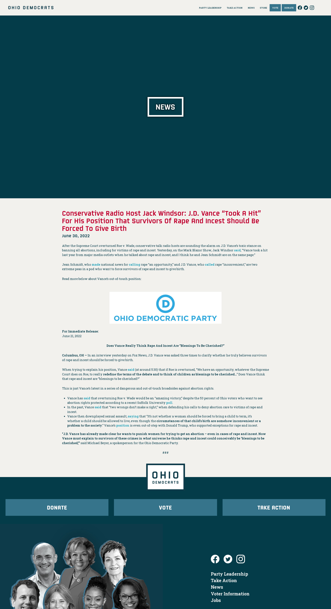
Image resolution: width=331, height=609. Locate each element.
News (217, 587)
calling (134, 265)
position (122, 425)
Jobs (216, 600)
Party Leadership (229, 574)
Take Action (274, 507)
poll (169, 403)
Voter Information (230, 594)
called (209, 265)
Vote (165, 507)
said (237, 250)
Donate (57, 507)
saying (133, 416)
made (96, 265)
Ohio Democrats (30, 8)
